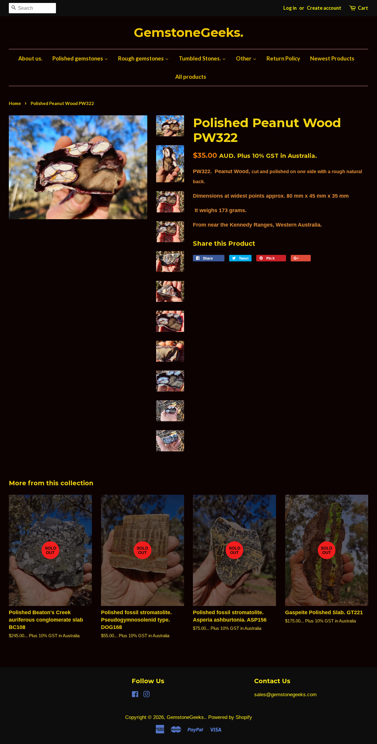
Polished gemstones (78, 58)
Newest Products (332, 58)
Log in (290, 8)
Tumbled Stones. (200, 58)
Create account (324, 8)
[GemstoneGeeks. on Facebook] (135, 695)
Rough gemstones (141, 58)
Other (244, 58)
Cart (363, 8)
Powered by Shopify (230, 717)
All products (190, 76)
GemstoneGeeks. (188, 32)
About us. (30, 58)
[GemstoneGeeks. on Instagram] (146, 695)
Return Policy (283, 58)
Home (15, 103)
